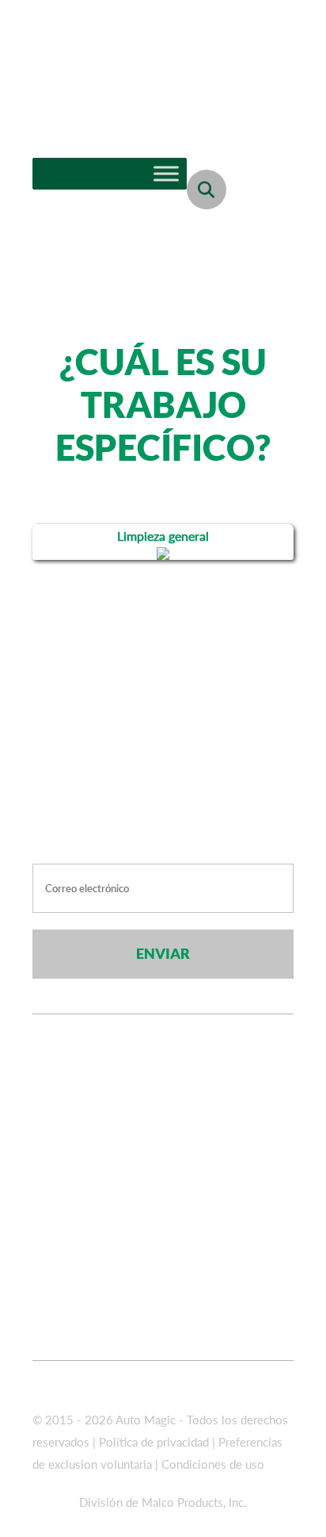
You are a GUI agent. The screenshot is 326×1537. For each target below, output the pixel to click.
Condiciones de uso (212, 1464)
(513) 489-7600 (173, 1153)
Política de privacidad (155, 1442)
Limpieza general (163, 535)
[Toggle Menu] (166, 173)
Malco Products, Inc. (194, 1502)
